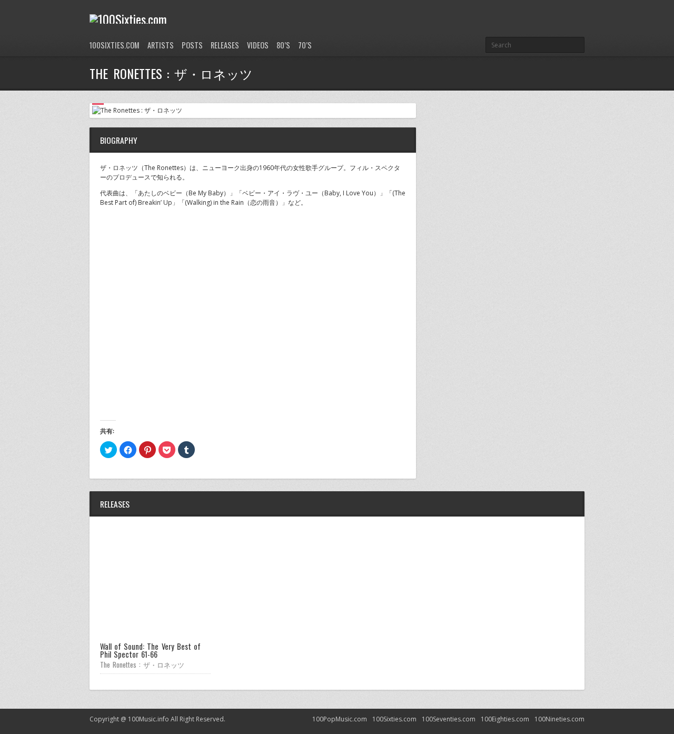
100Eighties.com (505, 719)
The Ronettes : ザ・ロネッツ (142, 664)
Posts (192, 45)
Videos (258, 45)
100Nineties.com (559, 719)
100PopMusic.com (339, 719)
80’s (283, 45)
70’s (305, 45)
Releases (225, 45)
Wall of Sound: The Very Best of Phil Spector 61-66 (150, 650)
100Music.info (148, 719)
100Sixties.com (115, 45)
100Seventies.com (448, 719)
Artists (160, 45)
